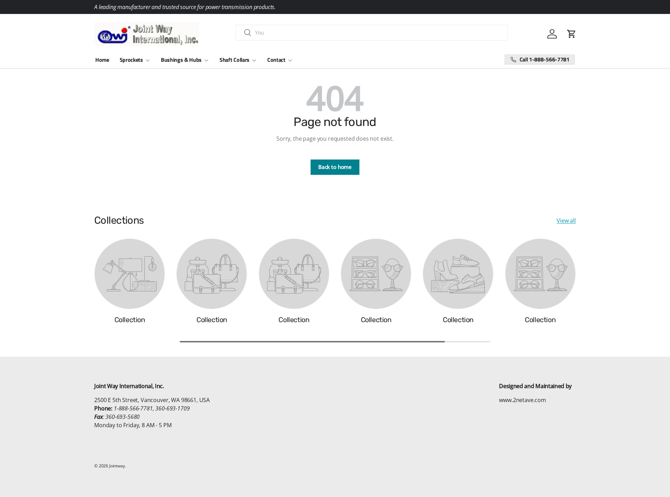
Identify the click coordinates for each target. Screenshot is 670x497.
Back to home (335, 166)
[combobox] (371, 32)
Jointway (117, 466)
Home (102, 59)
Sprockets (131, 59)
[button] (571, 34)
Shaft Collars (234, 59)
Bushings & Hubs (181, 59)
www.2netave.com (522, 400)
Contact (276, 59)
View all (566, 220)
